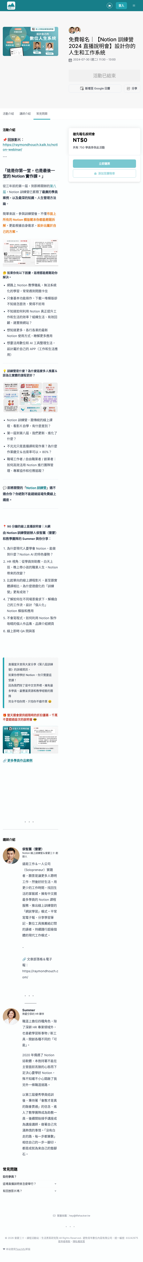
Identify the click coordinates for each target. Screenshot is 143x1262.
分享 (134, 88)
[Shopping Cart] (109, 5)
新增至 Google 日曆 (97, 88)
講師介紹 (25, 113)
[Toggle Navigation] (133, 5)
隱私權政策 (79, 1241)
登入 (121, 5)
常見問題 (41, 113)
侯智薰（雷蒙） (33, 849)
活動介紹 (8, 113)
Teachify (20, 1249)
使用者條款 (64, 1241)
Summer (28, 1010)
